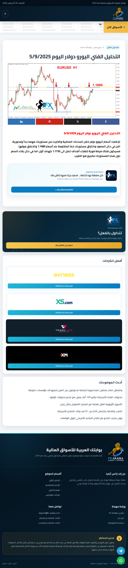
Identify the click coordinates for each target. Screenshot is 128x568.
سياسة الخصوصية (116, 523)
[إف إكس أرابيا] (118, 14)
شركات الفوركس (52, 495)
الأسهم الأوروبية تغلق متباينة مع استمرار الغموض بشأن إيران (91, 404)
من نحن (120, 518)
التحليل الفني (54, 480)
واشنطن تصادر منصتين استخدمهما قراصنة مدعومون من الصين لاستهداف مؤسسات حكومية (75, 390)
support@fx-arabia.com (49, 513)
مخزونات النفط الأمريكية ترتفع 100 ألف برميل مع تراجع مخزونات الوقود (85, 397)
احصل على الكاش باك (64, 245)
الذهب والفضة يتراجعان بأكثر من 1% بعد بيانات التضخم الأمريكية (89, 411)
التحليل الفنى (113, 47)
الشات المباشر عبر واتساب (49, 523)
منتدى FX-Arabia (116, 513)
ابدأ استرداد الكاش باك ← (64, 189)
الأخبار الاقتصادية (52, 485)
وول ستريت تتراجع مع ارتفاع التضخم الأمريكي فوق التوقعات (91, 418)
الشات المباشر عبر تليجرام (49, 518)
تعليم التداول (54, 490)
